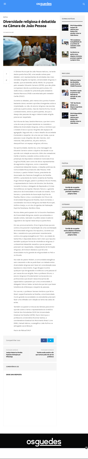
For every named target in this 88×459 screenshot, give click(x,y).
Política (5, 17)
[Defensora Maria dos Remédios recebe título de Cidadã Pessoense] (65, 82)
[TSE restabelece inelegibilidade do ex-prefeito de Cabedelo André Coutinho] (65, 42)
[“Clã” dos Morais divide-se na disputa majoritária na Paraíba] (65, 105)
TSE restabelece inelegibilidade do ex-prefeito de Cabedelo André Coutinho (75, 44)
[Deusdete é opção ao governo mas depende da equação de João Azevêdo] (65, 93)
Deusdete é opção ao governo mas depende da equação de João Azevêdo (75, 94)
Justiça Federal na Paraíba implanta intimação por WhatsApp (14, 354)
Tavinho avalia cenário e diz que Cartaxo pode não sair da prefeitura (45, 354)
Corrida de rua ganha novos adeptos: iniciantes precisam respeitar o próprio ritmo (76, 56)
